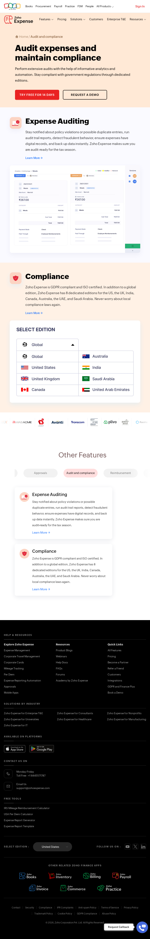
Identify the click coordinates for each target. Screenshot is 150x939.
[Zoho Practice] (109, 888)
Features (44, 19)
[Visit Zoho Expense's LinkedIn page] (143, 847)
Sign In (140, 6)
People (90, 6)
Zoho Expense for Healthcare (74, 719)
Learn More (32, 158)
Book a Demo (115, 692)
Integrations (115, 680)
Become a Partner (118, 662)
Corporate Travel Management (22, 656)
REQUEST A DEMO (85, 94)
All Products (103, 6)
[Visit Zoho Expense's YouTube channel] (127, 847)
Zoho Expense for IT (16, 725)
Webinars (61, 656)
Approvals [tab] (40, 473)
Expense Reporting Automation (22, 680)
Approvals (10, 686)
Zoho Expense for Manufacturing (126, 719)
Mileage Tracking (14, 668)
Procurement (43, 6)
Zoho (12, 6)
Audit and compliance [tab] (80, 473)
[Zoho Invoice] (38, 888)
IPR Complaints (65, 907)
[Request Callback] (142, 927)
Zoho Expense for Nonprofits (124, 713)
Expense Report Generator (19, 820)
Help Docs (62, 662)
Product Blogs (64, 650)
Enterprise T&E (116, 19)
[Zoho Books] (27, 876)
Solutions (76, 19)
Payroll (58, 6)
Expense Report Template (19, 826)
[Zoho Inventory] (59, 876)
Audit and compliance (46, 37)
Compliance (45, 907)
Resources (136, 19)
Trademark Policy (43, 913)
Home (24, 37)
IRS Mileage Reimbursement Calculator (27, 808)
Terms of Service (110, 907)
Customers (96, 19)
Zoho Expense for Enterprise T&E (23, 713)
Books (29, 6)
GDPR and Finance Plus (121, 686)
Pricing (61, 19)
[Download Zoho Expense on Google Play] (41, 748)
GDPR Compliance (87, 913)
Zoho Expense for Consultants (75, 713)
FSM (80, 6)
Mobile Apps (11, 692)
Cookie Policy (65, 913)
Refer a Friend (116, 668)
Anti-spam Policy (87, 907)
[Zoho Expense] (18, 19)
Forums (60, 674)
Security (29, 907)
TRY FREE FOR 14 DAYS (37, 94)
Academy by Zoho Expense (72, 680)
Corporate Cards (14, 662)
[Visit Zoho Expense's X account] (135, 847)
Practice (70, 6)
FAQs (59, 668)
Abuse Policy (109, 913)
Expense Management (17, 650)
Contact (16, 907)
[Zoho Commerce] (72, 888)
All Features (114, 650)
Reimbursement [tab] (120, 473)
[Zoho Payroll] (121, 876)
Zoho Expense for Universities (21, 719)
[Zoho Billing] (92, 876)
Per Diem (9, 674)
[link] (90, 6)
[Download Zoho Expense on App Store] (14, 748)
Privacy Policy (131, 907)
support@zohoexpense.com (33, 788)
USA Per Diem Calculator (18, 814)
